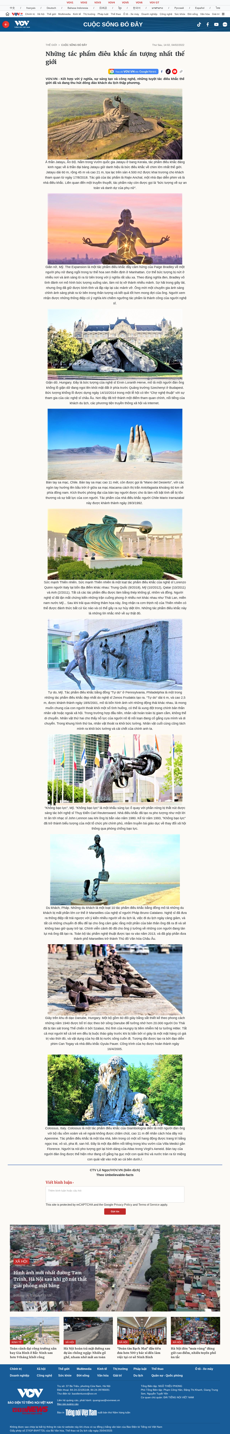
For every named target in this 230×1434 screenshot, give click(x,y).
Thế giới (51, 14)
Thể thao (116, 14)
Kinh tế (77, 14)
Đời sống (193, 14)
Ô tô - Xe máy (131, 14)
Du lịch (138, 1375)
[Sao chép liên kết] (181, 71)
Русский (179, 7)
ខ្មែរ (119, 7)
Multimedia (64, 14)
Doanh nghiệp (149, 14)
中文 (12, 7)
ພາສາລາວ (157, 7)
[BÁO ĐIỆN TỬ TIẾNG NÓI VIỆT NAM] (20, 24)
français (30, 7)
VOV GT (154, 2)
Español (199, 7)
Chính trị (30, 14)
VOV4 (111, 2)
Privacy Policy (123, 1204)
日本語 (103, 7)
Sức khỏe (179, 14)
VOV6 (139, 2)
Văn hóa (205, 14)
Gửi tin (115, 1211)
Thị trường (89, 14)
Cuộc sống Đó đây (113, 24)
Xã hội (40, 14)
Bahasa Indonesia (78, 7)
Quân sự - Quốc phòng (167, 1375)
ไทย (218, 7)
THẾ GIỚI (51, 44)
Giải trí (216, 14)
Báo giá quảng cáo (68, 1404)
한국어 (137, 7)
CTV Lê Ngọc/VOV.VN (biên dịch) (115, 1170)
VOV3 (97, 2)
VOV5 (125, 2)
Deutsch (51, 7)
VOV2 (83, 2)
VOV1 (70, 2)
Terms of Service (149, 1204)
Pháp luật (103, 14)
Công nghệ (166, 14)
